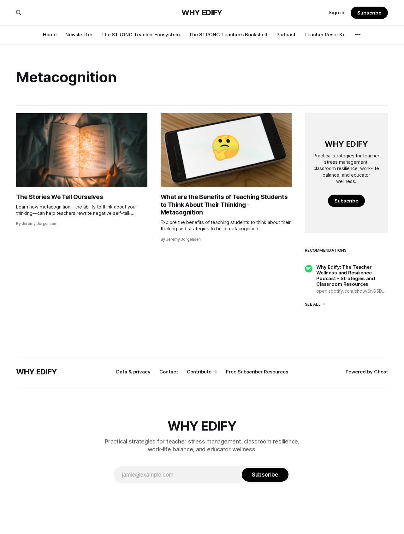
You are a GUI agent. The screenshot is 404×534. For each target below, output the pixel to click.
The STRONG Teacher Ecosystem (140, 35)
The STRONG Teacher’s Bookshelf (228, 35)
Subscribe (369, 13)
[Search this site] (18, 13)
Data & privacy (133, 372)
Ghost (381, 372)
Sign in (336, 12)
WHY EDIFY (202, 12)
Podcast (285, 35)
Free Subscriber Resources (257, 372)
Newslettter (78, 35)
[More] (358, 35)
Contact (168, 372)
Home (49, 35)
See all (313, 304)
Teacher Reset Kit (325, 35)
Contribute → (202, 372)
